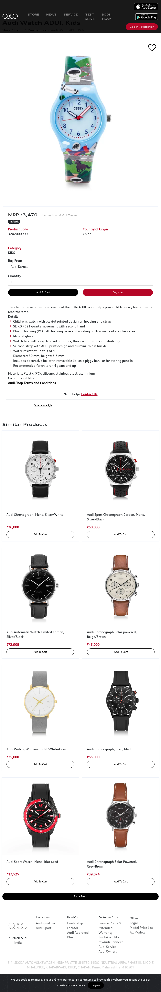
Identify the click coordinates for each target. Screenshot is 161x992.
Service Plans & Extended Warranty (110, 927)
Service (71, 14)
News (51, 14)
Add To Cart (43, 292)
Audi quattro (45, 923)
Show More (80, 896)
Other (134, 918)
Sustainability (109, 937)
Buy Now (118, 292)
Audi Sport (43, 928)
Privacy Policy (76, 985)
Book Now (106, 16)
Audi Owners (108, 951)
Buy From (15, 260)
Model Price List (141, 928)
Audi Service (107, 947)
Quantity (14, 276)
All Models (137, 932)
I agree (96, 985)
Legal (134, 923)
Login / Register (142, 26)
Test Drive (90, 16)
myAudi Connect (111, 942)
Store (33, 14)
